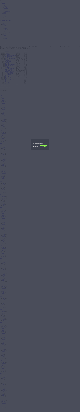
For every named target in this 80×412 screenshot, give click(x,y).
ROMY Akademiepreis (8, 69)
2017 (1, 207)
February (3, 102)
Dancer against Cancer (8, 77)
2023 (1, 130)
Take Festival (7, 62)
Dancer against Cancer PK (9, 79)
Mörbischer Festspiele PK (9, 61)
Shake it (6, 78)
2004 (1, 373)
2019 (1, 181)
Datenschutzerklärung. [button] (39, 143)
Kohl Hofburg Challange (9, 73)
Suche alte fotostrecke (4, 90)
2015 (1, 232)
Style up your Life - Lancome (9, 68)
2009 (1, 309)
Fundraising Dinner (8, 60)
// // (5, 20)
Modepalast (7, 53)
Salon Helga (7, 66)
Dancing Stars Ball (8, 76)
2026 (1, 95)
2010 (1, 296)
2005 (1, 360)
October (3, 108)
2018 (1, 194)
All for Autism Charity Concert (10, 58)
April (3, 100)
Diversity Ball (7, 51)
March (3, 101)
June (3, 111)
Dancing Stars (7, 54)
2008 (1, 322)
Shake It (6, 52)
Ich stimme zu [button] (44, 146)
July (3, 98)
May (3, 99)
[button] (3, 3)
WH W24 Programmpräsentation (10, 55)
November (4, 107)
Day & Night (7, 59)
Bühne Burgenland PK (8, 56)
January (3, 103)
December (3, 106)
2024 (1, 117)
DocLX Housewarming (8, 70)
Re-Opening (7, 63)
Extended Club (7, 83)
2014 (1, 245)
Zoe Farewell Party (8, 57)
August (3, 97)
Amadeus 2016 (7, 82)
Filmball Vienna (7, 85)
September (4, 109)
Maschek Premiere (8, 74)
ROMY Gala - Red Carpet (9, 65)
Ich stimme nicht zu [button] (36, 146)
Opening (6, 80)
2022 (1, 143)
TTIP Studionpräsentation (9, 72)
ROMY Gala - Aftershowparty (10, 64)
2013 (1, 258)
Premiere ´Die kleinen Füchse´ (10, 71)
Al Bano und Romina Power (9, 84)
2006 (1, 347)
